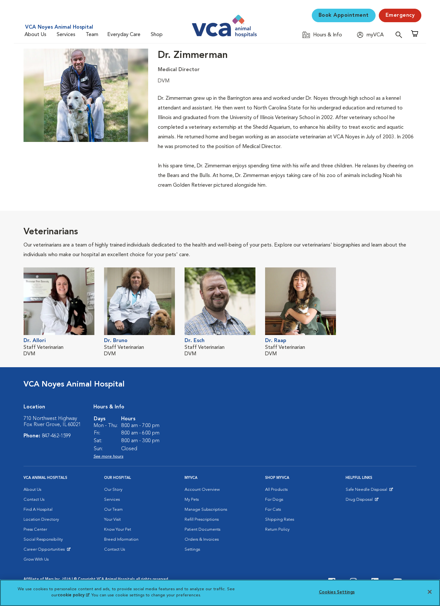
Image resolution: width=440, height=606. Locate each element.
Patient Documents (202, 529)
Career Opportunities (45, 551)
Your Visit (112, 519)
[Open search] (400, 34)
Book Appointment (344, 15)
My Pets (192, 500)
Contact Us (34, 500)
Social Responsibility (43, 539)
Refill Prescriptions (202, 519)
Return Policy (277, 529)
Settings (192, 549)
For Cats (273, 510)
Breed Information (121, 539)
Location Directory (41, 519)
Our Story (113, 490)
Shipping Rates (279, 519)
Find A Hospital (38, 510)
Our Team (113, 510)
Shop (157, 34)
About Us (35, 34)
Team (92, 34)
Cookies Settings (337, 592)
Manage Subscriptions (206, 510)
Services (66, 34)
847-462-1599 (56, 436)
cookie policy (73, 595)
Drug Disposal (362, 501)
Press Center (35, 529)
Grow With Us (36, 559)
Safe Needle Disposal (367, 491)
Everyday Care (123, 34)
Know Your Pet (117, 529)
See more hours (108, 456)
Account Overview (202, 490)
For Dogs (274, 500)
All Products (276, 490)
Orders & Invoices (202, 539)
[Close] (430, 592)
